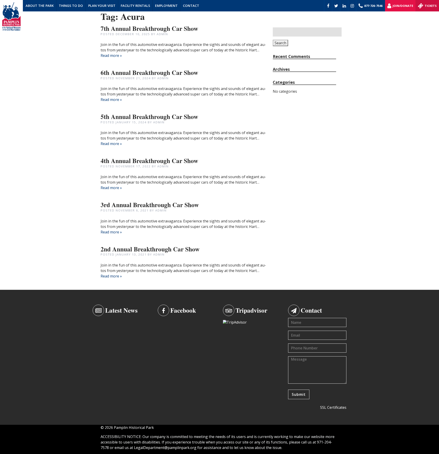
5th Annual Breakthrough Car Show (149, 116)
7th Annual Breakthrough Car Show (149, 28)
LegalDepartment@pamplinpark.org (165, 447)
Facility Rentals (135, 5)
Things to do (71, 5)
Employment (166, 5)
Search (280, 42)
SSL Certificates (333, 407)
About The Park (40, 5)
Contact (191, 5)
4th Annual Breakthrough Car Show (149, 160)
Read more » (111, 55)
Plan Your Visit (101, 5)
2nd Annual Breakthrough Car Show (150, 249)
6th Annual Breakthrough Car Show (149, 72)
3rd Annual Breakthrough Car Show (150, 204)
